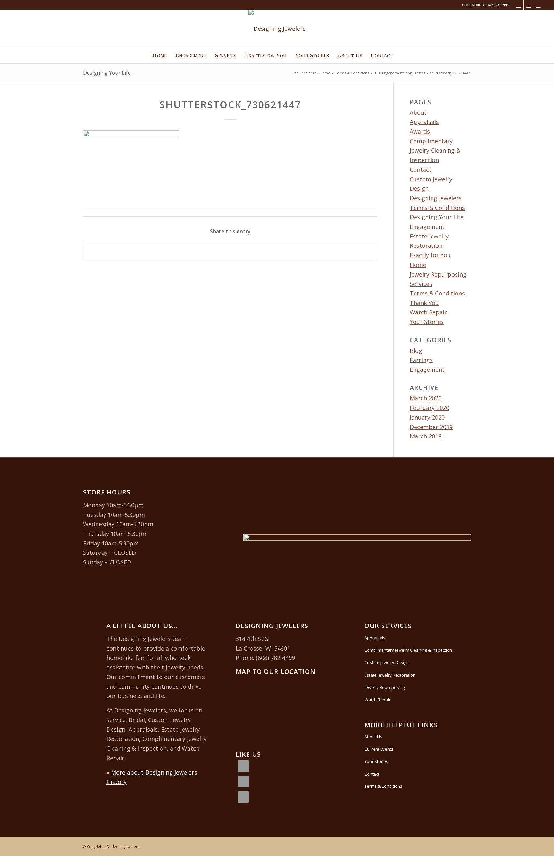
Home (418, 265)
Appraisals (424, 122)
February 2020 (429, 407)
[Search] (401, 55)
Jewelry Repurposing (438, 274)
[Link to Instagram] (528, 5)
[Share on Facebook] (230, 251)
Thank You (424, 303)
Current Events (379, 749)
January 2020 (427, 417)
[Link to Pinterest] (538, 5)
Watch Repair (428, 312)
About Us (373, 737)
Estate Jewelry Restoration (390, 675)
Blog (416, 350)
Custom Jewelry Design (387, 662)
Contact (421, 169)
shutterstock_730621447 (230, 104)
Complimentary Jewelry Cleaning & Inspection (435, 150)
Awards (420, 131)
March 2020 (425, 398)
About (418, 112)
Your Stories (427, 322)
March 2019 (425, 436)
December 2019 (431, 427)
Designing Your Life (107, 72)
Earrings (421, 360)
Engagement (427, 226)
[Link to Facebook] (518, 5)
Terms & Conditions (437, 293)
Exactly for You (430, 255)
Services (421, 283)
